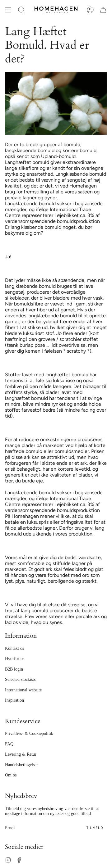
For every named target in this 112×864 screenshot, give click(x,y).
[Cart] (103, 10)
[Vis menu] (8, 10)
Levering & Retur (20, 754)
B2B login (14, 669)
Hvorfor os (14, 658)
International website (23, 690)
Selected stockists (20, 679)
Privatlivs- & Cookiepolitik (29, 733)
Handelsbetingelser (21, 764)
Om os (10, 775)
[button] (21, 10)
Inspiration (14, 700)
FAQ (9, 744)
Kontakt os (14, 648)
